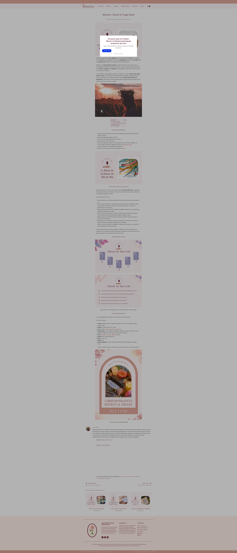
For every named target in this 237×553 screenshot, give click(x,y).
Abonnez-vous (106, 50)
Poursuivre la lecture (118, 53)
